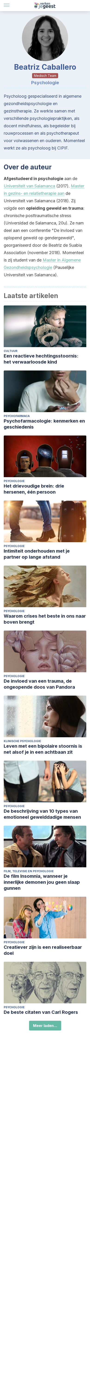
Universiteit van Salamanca (29, 186)
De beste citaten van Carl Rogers (41, 1012)
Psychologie (14, 481)
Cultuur (10, 351)
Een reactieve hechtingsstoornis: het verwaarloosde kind (41, 359)
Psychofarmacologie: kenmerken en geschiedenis (44, 424)
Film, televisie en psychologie (29, 871)
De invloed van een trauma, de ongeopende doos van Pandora (39, 684)
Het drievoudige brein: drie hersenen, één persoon (34, 489)
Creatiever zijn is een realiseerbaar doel (43, 950)
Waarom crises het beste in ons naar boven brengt (45, 619)
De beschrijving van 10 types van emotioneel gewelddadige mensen (42, 814)
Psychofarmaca (17, 416)
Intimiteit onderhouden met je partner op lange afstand (37, 554)
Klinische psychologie (22, 741)
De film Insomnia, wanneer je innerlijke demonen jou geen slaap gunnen (42, 882)
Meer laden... (45, 1025)
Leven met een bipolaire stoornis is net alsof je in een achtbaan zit (43, 749)
